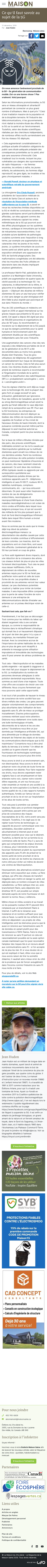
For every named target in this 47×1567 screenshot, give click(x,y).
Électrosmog (27, 31)
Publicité (6, 1522)
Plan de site (7, 1534)
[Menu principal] (3, 4)
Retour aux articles (15, 1003)
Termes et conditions (11, 1537)
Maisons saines (38, 31)
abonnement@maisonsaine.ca (18, 1419)
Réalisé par (31, 1562)
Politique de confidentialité (14, 1540)
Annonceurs (7, 1528)
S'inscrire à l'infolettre (23, 1146)
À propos (6, 1509)
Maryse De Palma (9, 1515)
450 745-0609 (12, 1415)
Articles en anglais (10, 1512)
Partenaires (7, 1525)
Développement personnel (14, 1518)
